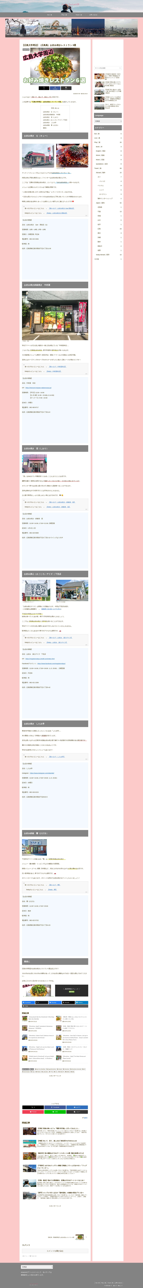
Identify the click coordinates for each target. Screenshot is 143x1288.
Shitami (38, 1071)
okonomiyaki (26, 1071)
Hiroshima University (76, 1069)
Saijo (33, 1071)
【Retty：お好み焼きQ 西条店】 (57, 213)
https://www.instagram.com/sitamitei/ (42, 773)
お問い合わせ (118, 1282)
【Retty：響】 (52, 889)
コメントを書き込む (55, 1251)
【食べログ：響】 (54, 885)
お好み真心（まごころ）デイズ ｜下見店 (55, 120)
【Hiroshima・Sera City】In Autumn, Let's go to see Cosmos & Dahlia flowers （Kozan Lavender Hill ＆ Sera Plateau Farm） (75, 1037)
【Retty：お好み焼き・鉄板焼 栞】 (58, 507)
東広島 (67, 1071)
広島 (32, 1069)
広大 (56, 1071)
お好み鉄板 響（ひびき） (51, 125)
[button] (66, 88)
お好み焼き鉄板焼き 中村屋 (51, 114)
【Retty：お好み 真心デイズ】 (56, 642)
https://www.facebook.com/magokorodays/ (51, 663)
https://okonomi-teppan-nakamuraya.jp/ (38, 388)
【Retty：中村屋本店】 (53, 371)
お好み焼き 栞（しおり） (51, 117)
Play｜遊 (103, 1282)
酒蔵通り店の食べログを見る (51, 609)
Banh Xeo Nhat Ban (40, 1069)
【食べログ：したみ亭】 (57, 757)
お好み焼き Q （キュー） (51, 112)
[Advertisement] (55, 1088)
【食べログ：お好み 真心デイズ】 (60, 638)
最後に (45, 128)
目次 (52, 108)
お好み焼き (45, 1071)
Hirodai (60, 1069)
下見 (52, 1071)
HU (84, 1069)
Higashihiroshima (52, 1069)
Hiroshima (66, 1069)
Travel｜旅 (26, 1069)
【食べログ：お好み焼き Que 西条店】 (62, 208)
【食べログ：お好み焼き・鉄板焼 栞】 (62, 502)
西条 (73, 1071)
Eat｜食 (98, 1282)
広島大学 (62, 1071)
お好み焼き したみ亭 (49, 122)
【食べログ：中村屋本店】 (57, 366)
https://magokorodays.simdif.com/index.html (40, 659)
